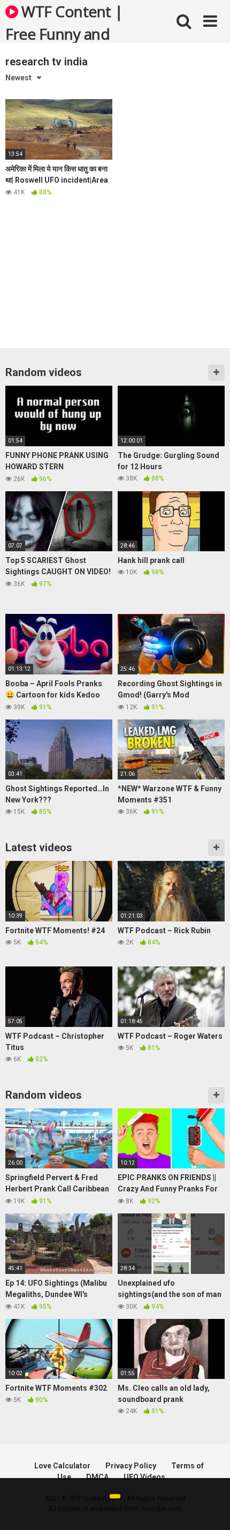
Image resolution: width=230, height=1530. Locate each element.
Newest (18, 77)
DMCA (97, 1477)
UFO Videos (144, 1477)
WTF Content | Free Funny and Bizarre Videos (64, 22)
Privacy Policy (130, 1465)
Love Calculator (62, 1465)
